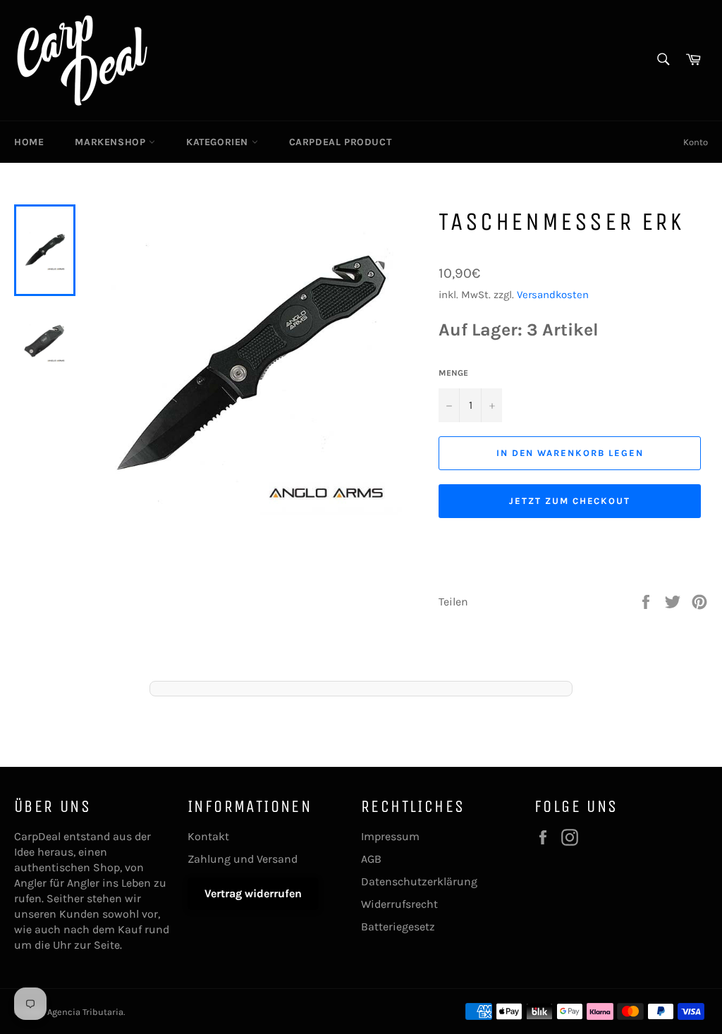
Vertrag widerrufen (253, 893)
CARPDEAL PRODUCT (340, 142)
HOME (29, 142)
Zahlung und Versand (243, 859)
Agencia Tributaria (85, 1012)
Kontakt (208, 836)
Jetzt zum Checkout (569, 501)
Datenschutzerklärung (419, 881)
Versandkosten (553, 294)
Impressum (390, 836)
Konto (695, 142)
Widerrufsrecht (399, 904)
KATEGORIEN (219, 142)
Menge (453, 373)
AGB (371, 859)
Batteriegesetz (398, 926)
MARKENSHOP (112, 142)
